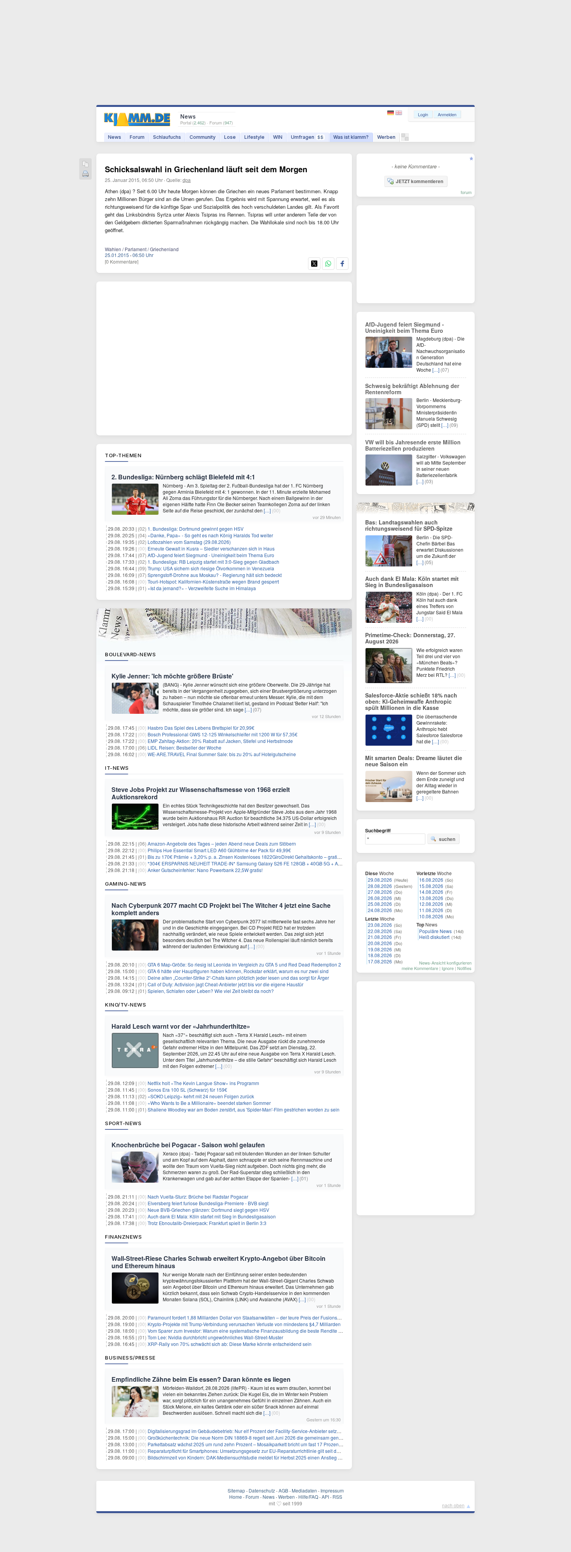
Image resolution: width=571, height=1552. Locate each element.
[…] (267, 510)
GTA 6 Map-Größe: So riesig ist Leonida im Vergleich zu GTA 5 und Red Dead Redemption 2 (244, 964)
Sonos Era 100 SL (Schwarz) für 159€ (187, 1089)
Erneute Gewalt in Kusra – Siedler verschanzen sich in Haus (211, 548)
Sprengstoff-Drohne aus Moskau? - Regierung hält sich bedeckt (215, 575)
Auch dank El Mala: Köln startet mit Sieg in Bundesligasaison (212, 1216)
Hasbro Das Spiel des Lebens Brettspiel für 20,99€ (201, 727)
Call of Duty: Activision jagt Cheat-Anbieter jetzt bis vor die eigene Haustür (225, 984)
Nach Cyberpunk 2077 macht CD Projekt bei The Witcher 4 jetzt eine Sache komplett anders (221, 909)
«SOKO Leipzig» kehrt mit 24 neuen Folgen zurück (201, 1096)
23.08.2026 (380, 924)
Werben (386, 137)
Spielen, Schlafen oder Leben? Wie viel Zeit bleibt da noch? (211, 990)
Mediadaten (304, 1490)
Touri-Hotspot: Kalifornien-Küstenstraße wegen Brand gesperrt (213, 581)
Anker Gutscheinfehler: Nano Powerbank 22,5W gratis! (205, 870)
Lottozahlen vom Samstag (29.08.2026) (189, 541)
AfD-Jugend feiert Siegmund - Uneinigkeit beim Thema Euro (211, 555)
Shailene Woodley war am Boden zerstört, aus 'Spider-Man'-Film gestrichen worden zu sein (243, 1109)
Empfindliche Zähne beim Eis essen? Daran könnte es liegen (201, 1379)
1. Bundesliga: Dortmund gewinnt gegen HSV (196, 528)
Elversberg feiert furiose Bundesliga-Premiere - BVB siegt (208, 1203)
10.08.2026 (431, 916)
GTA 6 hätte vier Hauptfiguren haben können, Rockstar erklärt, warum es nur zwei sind (238, 971)
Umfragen (307, 137)
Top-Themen (123, 455)
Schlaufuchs (167, 137)
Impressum (332, 1490)
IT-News (117, 768)
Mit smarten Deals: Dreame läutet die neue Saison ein (413, 761)
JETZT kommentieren (419, 181)
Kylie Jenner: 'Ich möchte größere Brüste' (172, 675)
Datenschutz (262, 1490)
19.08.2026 (380, 949)
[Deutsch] (391, 113)
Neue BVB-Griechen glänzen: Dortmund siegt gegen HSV (208, 1209)
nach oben (453, 1505)
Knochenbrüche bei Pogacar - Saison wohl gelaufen (188, 1144)
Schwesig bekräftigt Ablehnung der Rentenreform (412, 389)
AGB (283, 1490)
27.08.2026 (380, 891)
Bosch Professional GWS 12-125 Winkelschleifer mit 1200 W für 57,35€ (223, 734)
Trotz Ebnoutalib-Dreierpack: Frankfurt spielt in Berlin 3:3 (207, 1223)
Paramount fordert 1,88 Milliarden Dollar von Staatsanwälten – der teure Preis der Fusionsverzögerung (256, 1317)
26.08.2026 (380, 898)
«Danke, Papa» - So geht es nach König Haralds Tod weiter (210, 535)
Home (235, 1496)
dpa (187, 180)
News (114, 137)
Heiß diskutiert (434, 936)
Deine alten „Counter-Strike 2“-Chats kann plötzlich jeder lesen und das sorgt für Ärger (238, 977)
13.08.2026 (431, 898)
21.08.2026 (380, 936)
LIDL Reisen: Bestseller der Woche (184, 747)
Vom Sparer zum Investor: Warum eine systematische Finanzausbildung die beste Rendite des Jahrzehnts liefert (265, 1330)
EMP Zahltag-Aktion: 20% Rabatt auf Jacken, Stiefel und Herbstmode (220, 741)
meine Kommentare (420, 968)
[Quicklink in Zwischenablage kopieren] (85, 165)
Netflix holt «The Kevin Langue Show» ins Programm (203, 1083)
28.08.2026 (380, 886)
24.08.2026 (380, 910)
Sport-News (123, 1123)
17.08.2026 (380, 961)
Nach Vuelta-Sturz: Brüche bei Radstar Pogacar (198, 1196)
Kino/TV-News (125, 1004)
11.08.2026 (431, 910)
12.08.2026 (431, 903)
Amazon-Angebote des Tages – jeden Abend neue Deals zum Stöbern (222, 843)
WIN (277, 137)
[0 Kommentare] (121, 261)
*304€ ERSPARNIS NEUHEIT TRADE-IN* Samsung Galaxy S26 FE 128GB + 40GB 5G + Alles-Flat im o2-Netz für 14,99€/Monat (282, 863)
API (325, 1496)
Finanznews (123, 1237)
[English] (398, 113)
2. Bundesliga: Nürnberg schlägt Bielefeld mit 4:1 (183, 476)
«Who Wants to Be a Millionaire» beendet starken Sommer (209, 1102)
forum (466, 192)
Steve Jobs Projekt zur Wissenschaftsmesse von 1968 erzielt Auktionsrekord (200, 793)
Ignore (448, 968)
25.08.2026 (380, 903)
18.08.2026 (380, 955)
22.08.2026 (380, 931)
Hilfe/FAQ (308, 1496)
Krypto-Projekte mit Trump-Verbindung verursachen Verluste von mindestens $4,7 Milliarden (244, 1324)
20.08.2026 (380, 943)
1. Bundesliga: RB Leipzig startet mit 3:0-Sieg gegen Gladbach (213, 561)
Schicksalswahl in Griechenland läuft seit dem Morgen (206, 169)
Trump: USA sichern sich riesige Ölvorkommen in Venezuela (211, 568)
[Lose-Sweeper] (405, 139)
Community (203, 137)
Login (423, 114)
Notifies (464, 968)
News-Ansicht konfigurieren (445, 963)
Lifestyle (254, 137)
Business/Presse (130, 1358)
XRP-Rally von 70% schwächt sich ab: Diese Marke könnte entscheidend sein (230, 1344)
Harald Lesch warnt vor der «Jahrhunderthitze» (180, 1026)
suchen (447, 838)
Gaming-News (125, 884)
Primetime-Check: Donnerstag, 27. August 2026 (410, 638)
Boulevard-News (130, 654)
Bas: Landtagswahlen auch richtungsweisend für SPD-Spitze (409, 525)
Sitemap (236, 1490)
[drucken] (85, 174)
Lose (230, 137)
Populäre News (435, 931)
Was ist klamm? (351, 137)
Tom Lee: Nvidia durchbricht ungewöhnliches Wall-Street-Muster (215, 1337)
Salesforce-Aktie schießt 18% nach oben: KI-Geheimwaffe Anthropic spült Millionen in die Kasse (411, 701)
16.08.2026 (431, 879)
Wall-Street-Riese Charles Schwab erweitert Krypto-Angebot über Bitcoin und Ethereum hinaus (218, 1262)
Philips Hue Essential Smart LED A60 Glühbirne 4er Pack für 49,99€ (219, 850)
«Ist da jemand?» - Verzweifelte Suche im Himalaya (202, 588)
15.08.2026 (431, 886)
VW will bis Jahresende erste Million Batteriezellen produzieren (413, 445)
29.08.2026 (380, 879)
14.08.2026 (431, 891)
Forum (137, 137)
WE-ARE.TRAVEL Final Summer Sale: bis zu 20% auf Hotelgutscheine (222, 754)
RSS (337, 1496)
